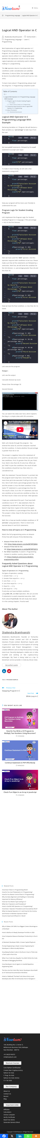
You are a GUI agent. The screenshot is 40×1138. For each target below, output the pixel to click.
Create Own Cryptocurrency (13, 1070)
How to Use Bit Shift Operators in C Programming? (17, 906)
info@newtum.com (10, 1057)
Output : (13, 102)
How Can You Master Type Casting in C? (14, 902)
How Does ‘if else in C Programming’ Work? (15, 890)
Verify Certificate (9, 1117)
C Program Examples (11, 679)
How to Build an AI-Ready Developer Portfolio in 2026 (18, 932)
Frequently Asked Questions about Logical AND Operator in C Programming (19, 107)
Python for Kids (9, 1073)
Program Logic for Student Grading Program (18, 101)
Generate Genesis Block (12, 1122)
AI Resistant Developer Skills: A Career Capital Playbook (18, 942)
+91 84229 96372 (9, 1054)
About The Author (12, 110)
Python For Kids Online (11, 1078)
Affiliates (7, 1109)
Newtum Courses (12, 1063)
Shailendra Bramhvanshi (13, 37)
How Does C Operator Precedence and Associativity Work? (20, 909)
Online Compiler (9, 1115)
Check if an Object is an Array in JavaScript (20, 792)
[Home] (2, 15)
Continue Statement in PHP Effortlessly (20, 763)
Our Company (11, 1086)
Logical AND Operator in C (30, 15)
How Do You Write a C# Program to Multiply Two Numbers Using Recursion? (20, 732)
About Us (7, 1091)
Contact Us (7, 1094)
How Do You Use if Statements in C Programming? (17, 892)
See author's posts (11, 665)
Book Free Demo (9, 1120)
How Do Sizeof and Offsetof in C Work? (14, 916)
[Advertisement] (20, 817)
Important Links (12, 1105)
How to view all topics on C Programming (20, 104)
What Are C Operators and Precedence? (14, 904)
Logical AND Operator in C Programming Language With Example (19, 98)
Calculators (7, 1112)
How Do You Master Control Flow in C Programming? (18, 894)
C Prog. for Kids (9, 1075)
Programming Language (13, 39)
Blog (5, 1099)
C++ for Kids (8, 1080)
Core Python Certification (12, 1068)
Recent (6, 1096)
